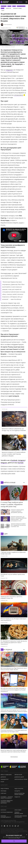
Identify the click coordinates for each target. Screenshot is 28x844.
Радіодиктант (4, 779)
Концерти (17, 791)
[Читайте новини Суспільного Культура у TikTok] (18, 826)
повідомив (9, 70)
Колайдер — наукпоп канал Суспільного (7, 797)
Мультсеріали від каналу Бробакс (19, 794)
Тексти (2, 10)
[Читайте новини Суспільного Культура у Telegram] (7, 826)
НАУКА (14, 6)
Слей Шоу (3, 793)
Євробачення (18, 774)
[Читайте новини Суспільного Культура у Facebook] (2, 826)
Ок (14, 841)
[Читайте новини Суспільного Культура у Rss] (10, 826)
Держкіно (3, 777)
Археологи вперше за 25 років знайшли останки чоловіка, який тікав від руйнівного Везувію (13, 454)
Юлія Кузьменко (8, 24)
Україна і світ (8, 8)
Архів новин (18, 810)
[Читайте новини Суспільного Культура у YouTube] (4, 826)
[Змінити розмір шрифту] (26, 28)
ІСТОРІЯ (9, 6)
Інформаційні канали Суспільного (21, 816)
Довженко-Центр (19, 777)
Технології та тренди (17, 8)
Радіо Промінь (5, 788)
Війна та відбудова (6, 774)
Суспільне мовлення (7, 812)
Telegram (4, 463)
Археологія (3, 6)
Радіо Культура (19, 788)
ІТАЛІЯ (2, 8)
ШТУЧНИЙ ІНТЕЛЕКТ (21, 6)
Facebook (14, 460)
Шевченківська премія (21, 779)
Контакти (3, 810)
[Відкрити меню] (27, 2)
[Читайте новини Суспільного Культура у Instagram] (13, 826)
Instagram (21, 460)
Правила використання (19, 813)
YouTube (20, 463)
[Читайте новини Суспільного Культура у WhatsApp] (15, 826)
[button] (19, 95)
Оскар (2, 781)
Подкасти (17, 797)
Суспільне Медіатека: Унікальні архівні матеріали (7, 802)
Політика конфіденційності (6, 816)
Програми (3, 791)
